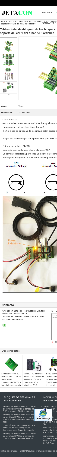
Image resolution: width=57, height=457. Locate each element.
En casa (46, 12)
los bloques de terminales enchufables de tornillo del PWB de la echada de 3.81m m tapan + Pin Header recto (19, 436)
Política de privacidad (9, 451)
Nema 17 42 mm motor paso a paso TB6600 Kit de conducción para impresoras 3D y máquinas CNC (34, 379)
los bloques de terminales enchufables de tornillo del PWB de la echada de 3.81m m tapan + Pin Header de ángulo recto (20, 418)
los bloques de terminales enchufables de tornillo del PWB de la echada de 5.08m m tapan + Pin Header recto (19, 408)
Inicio (3, 21)
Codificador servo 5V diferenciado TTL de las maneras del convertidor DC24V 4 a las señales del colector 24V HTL (11, 381)
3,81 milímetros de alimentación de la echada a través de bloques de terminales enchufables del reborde (19, 427)
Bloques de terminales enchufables (19, 399)
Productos (12, 21)
